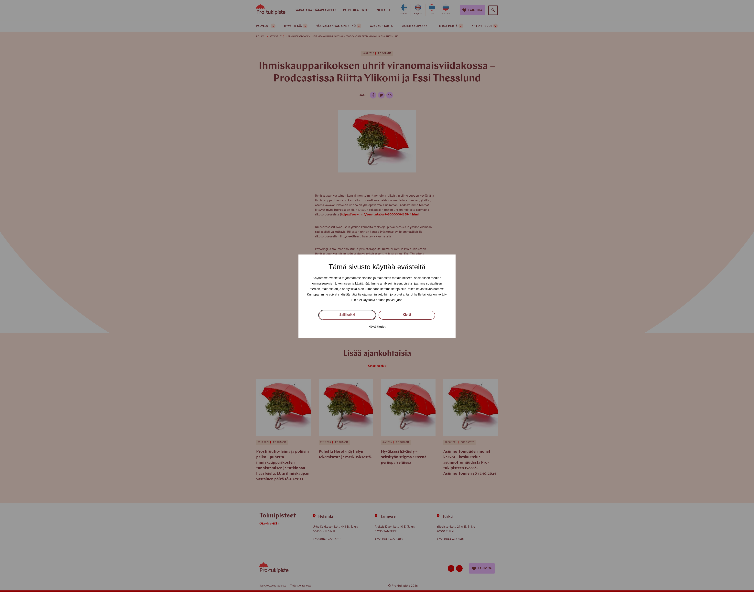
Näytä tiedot (377, 326)
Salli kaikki (347, 314)
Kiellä (407, 314)
